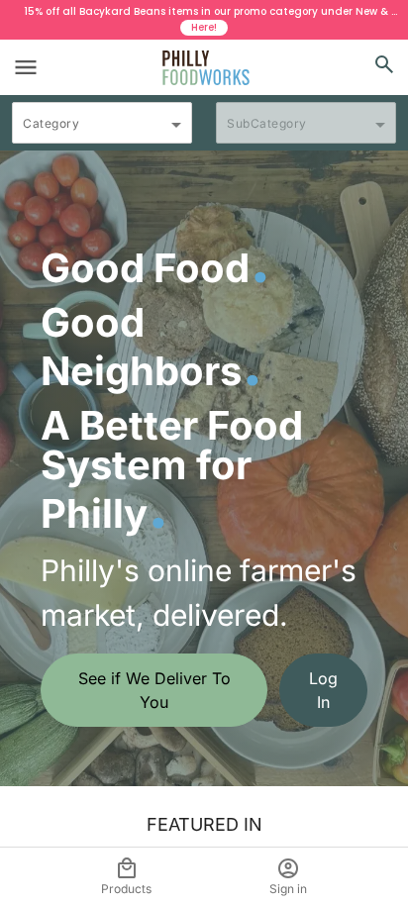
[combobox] (102, 132)
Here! (204, 27)
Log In (323, 690)
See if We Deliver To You (154, 690)
